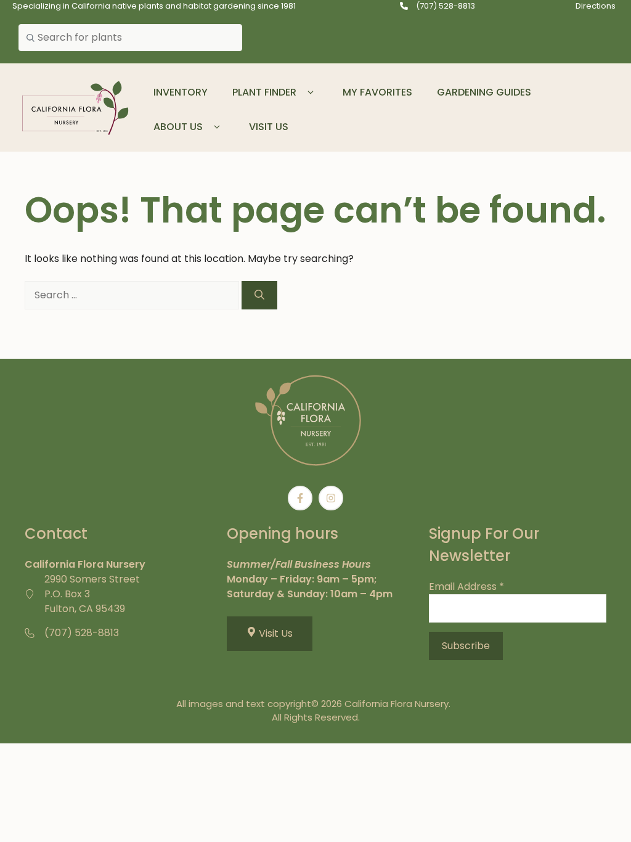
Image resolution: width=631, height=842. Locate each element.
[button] (310, 92)
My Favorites (377, 92)
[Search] (259, 295)
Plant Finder (264, 92)
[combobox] (130, 37)
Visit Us (268, 127)
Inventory (180, 92)
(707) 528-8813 (445, 6)
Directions (596, 6)
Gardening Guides (484, 92)
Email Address (466, 586)
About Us (178, 127)
